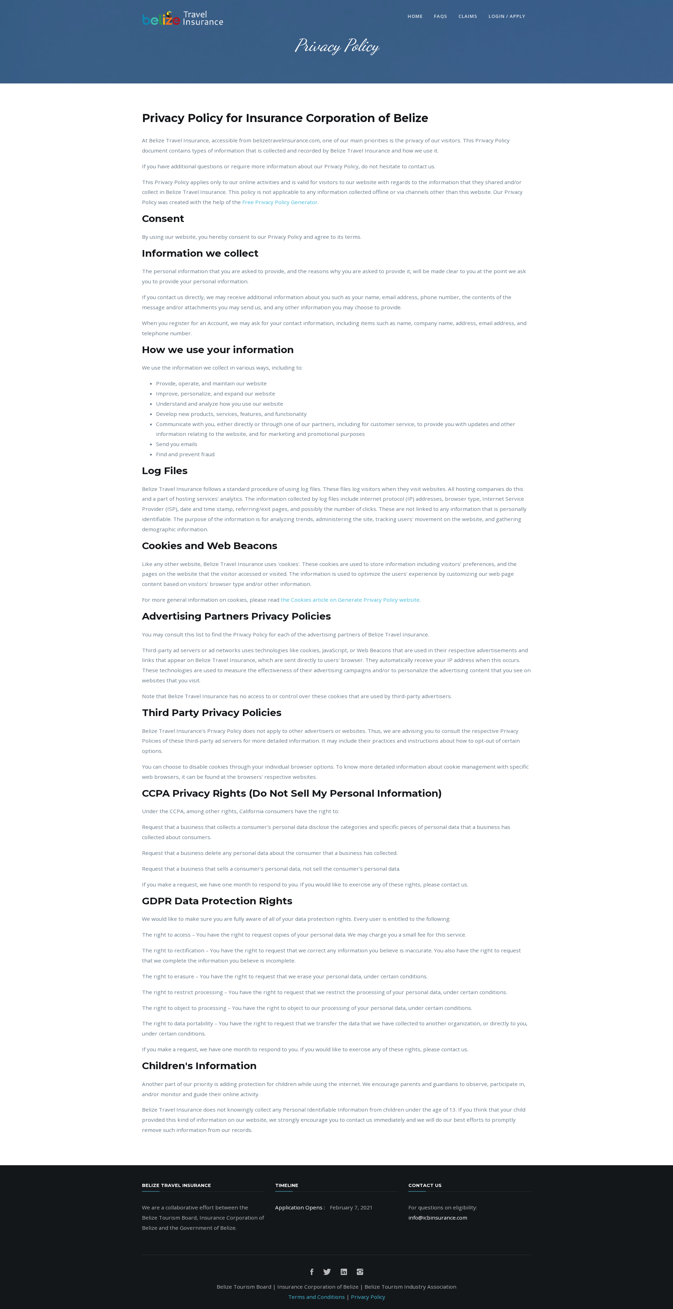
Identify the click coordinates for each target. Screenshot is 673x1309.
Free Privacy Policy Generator (280, 201)
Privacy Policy (368, 1296)
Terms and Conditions (316, 1296)
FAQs (440, 16)
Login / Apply (507, 16)
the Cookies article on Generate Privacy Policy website (350, 599)
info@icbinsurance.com (437, 1217)
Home (415, 16)
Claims (467, 16)
